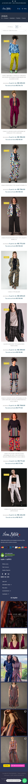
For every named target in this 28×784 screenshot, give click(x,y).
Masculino (4, 587)
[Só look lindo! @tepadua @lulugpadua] (14, 668)
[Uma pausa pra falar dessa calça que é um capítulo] (14, 750)
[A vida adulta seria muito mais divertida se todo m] (14, 614)
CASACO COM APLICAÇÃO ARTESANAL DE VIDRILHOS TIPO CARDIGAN (14, 132)
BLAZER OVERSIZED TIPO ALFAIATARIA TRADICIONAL (14, 344)
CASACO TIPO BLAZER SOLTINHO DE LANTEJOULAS (14, 510)
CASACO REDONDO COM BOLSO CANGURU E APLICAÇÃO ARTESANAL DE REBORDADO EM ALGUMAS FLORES (14, 77)
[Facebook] (13, 1)
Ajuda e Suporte (6, 570)
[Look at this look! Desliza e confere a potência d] (14, 723)
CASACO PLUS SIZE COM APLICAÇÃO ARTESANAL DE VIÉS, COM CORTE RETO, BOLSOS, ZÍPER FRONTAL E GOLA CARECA (14, 455)
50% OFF (4, 581)
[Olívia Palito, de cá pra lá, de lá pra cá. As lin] (14, 695)
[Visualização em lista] (20, 26)
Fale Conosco (5, 567)
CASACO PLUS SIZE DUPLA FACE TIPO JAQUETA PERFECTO (14, 238)
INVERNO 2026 (6, 584)
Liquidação (4, 594)
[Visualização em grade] (16, 26)
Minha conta (5, 564)
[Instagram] (15, 1)
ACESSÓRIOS (5, 591)
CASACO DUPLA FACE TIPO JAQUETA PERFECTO (14, 185)
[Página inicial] (1, 18)
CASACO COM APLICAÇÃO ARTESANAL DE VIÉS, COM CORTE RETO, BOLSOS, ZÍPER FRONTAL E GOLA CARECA (14, 399)
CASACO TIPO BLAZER (14, 291)
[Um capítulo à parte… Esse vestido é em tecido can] (14, 641)
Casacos (24, 18)
